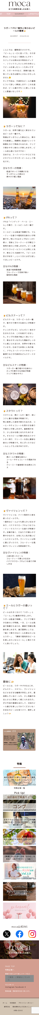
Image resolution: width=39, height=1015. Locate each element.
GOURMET (19, 14)
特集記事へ (9, 970)
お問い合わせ (18, 1010)
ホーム (5, 1003)
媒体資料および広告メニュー (22, 1007)
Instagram (10, 987)
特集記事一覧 (19, 788)
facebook (19, 987)
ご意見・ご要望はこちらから (19, 978)
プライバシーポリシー (26, 1003)
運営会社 (7, 1007)
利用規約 (13, 1003)
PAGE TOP (10, 966)
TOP (9, 14)
